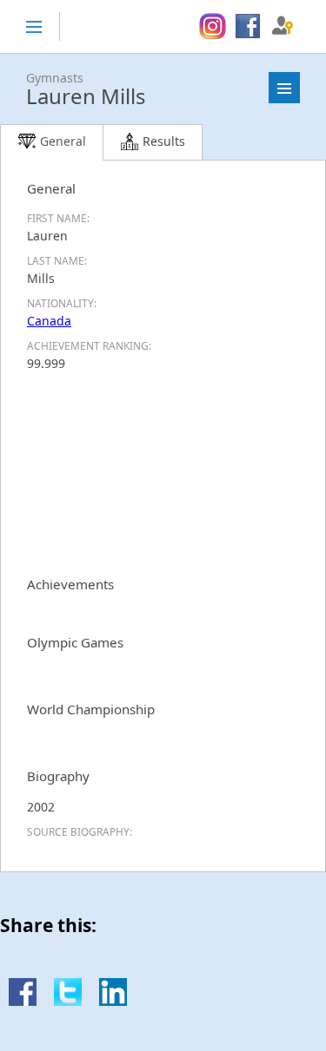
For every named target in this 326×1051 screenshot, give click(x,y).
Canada (49, 320)
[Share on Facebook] (23, 1001)
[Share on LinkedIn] (113, 1001)
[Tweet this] (68, 1001)
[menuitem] (212, 27)
